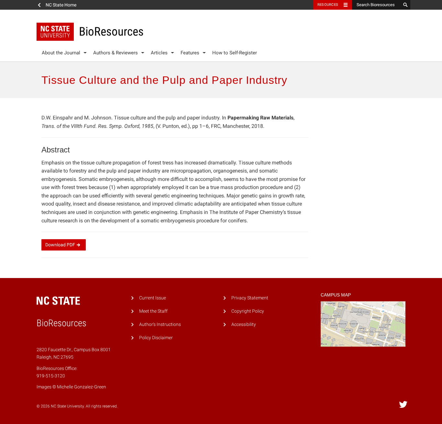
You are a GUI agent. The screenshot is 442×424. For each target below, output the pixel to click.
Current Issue (152, 298)
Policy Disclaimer (156, 337)
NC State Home (61, 4)
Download (60, 244)
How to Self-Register (234, 53)
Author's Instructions (160, 324)
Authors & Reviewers (115, 53)
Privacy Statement (249, 298)
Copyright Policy (247, 311)
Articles (159, 53)
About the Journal (61, 53)
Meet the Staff (153, 311)
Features (190, 53)
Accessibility (243, 324)
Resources (327, 5)
